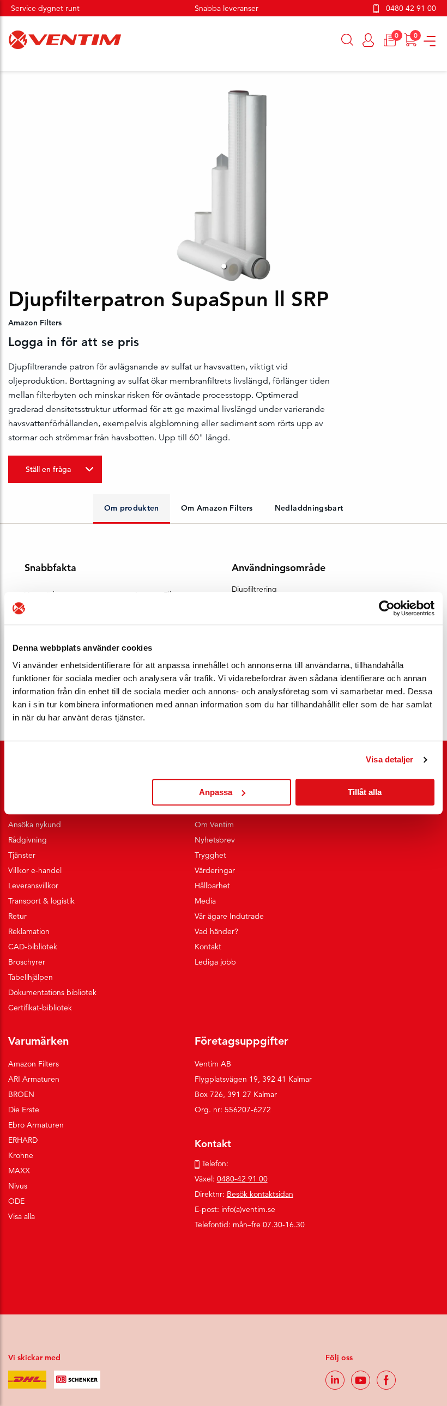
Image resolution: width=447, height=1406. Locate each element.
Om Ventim (214, 824)
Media (205, 901)
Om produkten (131, 508)
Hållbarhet (212, 885)
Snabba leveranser (226, 8)
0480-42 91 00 (242, 1179)
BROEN (21, 1094)
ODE (16, 1201)
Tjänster (21, 855)
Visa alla (21, 1216)
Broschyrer (26, 962)
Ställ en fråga (48, 469)
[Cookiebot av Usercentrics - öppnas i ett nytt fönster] (386, 608)
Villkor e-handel (35, 870)
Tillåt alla (365, 792)
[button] (223, 266)
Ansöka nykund (34, 824)
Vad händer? (216, 931)
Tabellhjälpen (30, 977)
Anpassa (215, 792)
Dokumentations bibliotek (52, 992)
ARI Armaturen (33, 1079)
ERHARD (23, 1140)
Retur (17, 916)
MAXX (19, 1170)
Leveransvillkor (33, 885)
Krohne (20, 1155)
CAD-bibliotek (32, 947)
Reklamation (29, 931)
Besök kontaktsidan (260, 1194)
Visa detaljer (389, 759)
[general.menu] (4, 65)
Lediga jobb (215, 962)
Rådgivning (27, 840)
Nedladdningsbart (309, 508)
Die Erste (23, 1109)
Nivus (17, 1186)
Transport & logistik (41, 901)
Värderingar (215, 870)
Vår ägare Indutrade (229, 916)
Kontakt (208, 947)
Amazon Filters (33, 1064)
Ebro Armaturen (36, 1125)
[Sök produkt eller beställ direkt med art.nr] (347, 39)
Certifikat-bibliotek (40, 1008)
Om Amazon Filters (217, 508)
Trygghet (210, 855)
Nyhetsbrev (215, 840)
